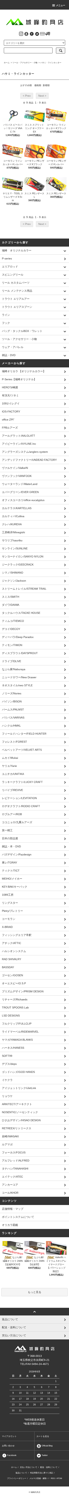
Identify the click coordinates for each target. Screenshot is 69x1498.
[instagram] (21, 33)
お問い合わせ (8, 1445)
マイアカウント (9, 1436)
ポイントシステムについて (18, 1216)
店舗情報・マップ (12, 1208)
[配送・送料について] (47, 33)
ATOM (59, 1478)
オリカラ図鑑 (10, 1224)
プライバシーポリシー (16, 1478)
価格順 (37, 85)
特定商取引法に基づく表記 (41, 1473)
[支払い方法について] (42, 33)
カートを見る (42, 1436)
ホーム (7, 63)
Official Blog (47, 1445)
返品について (21, 1473)
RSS (53, 1478)
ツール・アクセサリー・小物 (24, 63)
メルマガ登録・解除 (38, 1478)
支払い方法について (28, 1467)
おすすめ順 (26, 85)
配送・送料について (49, 1467)
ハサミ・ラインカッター (50, 63)
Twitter (44, 1455)
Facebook (11, 1455)
